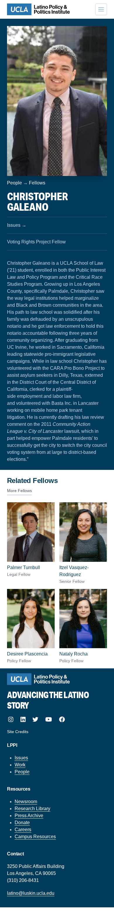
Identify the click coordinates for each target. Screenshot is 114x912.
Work (20, 764)
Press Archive (29, 815)
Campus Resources (35, 836)
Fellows (37, 182)
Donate (22, 822)
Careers (23, 829)
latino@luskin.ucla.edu (30, 893)
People (14, 182)
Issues (21, 757)
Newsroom (26, 801)
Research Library (32, 808)
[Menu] (101, 9)
